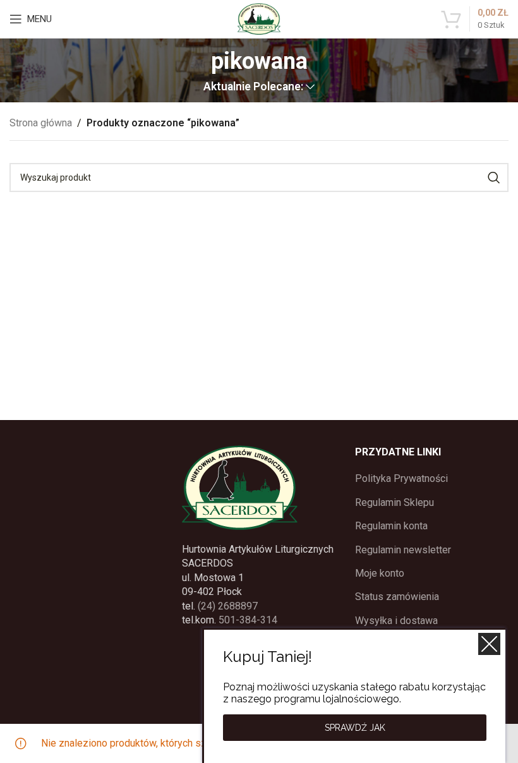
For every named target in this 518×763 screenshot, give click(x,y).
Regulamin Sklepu (394, 502)
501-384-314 (248, 620)
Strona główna (40, 123)
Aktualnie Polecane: (253, 87)
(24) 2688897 (228, 606)
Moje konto (379, 573)
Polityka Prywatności (401, 478)
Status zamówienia (397, 597)
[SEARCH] (494, 177)
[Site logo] (259, 18)
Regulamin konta (391, 526)
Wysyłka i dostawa (396, 621)
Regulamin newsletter (403, 550)
